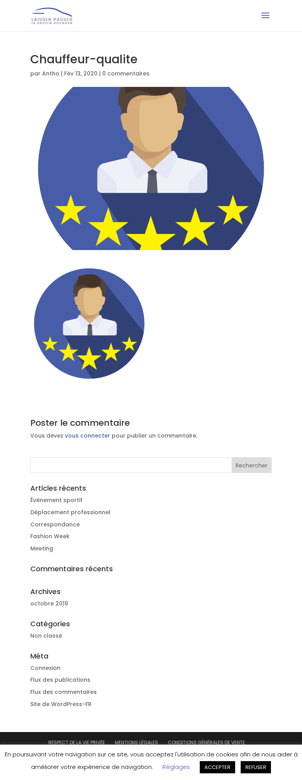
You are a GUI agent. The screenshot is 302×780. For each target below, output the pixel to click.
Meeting (41, 548)
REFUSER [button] (255, 767)
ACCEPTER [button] (217, 767)
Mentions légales (136, 742)
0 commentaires (125, 73)
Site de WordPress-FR (61, 704)
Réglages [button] (176, 767)
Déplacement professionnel (70, 512)
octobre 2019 (49, 603)
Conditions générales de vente (206, 742)
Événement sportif (56, 500)
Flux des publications (60, 680)
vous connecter (87, 436)
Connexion (45, 668)
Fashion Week (50, 536)
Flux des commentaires (63, 692)
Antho (50, 73)
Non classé (46, 636)
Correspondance (55, 524)
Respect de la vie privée (76, 742)
